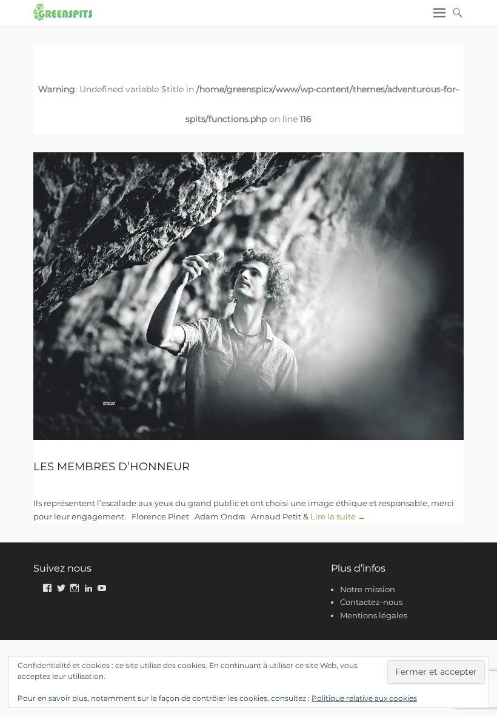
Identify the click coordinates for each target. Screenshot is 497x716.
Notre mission (367, 589)
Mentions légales (373, 615)
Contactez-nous (371, 602)
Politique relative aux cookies (364, 698)
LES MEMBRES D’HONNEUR (111, 466)
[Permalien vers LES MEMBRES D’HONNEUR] (248, 295)
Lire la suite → (337, 516)
